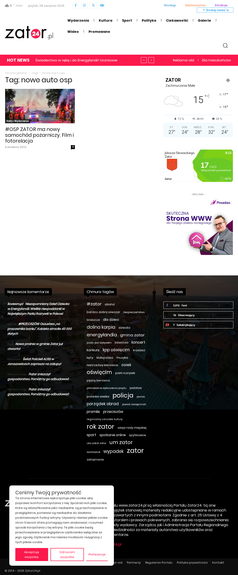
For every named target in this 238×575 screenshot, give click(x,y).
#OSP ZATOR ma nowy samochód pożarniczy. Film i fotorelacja (39, 135)
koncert (138, 342)
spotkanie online (112, 435)
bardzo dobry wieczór (103, 312)
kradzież (139, 350)
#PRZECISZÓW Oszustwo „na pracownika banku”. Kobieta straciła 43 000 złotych (39, 329)
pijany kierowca (98, 380)
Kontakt (218, 563)
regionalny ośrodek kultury (104, 419)
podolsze (136, 388)
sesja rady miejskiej (132, 428)
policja (122, 395)
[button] (225, 45)
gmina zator (132, 335)
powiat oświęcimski (134, 404)
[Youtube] (102, 5)
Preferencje (97, 554)
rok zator (100, 426)
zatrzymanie (95, 459)
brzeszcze (93, 320)
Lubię (226, 305)
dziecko (124, 328)
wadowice (93, 452)
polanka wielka (98, 396)
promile (93, 411)
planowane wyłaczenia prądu (106, 388)
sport (91, 434)
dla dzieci (111, 319)
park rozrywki (125, 373)
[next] (151, 60)
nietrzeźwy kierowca (102, 365)
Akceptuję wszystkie (31, 554)
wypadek (113, 451)
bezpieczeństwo (134, 312)
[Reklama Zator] (198, 226)
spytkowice (137, 435)
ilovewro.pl (15, 304)
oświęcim (99, 372)
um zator (121, 442)
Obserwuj (223, 315)
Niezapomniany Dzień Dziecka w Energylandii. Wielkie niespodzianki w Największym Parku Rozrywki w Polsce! (38, 309)
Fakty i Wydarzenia (18, 121)
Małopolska (104, 358)
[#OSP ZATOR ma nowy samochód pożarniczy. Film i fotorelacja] (40, 106)
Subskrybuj (222, 324)
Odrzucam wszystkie (67, 554)
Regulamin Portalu (158, 563)
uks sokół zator (96, 443)
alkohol (110, 304)
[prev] (144, 60)
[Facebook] (75, 5)
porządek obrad (103, 403)
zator (135, 450)
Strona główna (16, 73)
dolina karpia (101, 327)
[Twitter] (93, 5)
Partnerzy (134, 563)
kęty (90, 358)
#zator (94, 303)
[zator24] (29, 33)
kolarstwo (121, 342)
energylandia (102, 334)
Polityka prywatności (192, 563)
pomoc (141, 396)
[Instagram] (84, 5)
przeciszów (113, 411)
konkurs (93, 350)
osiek (126, 364)
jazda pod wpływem (99, 342)
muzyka (122, 358)
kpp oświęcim (116, 350)
